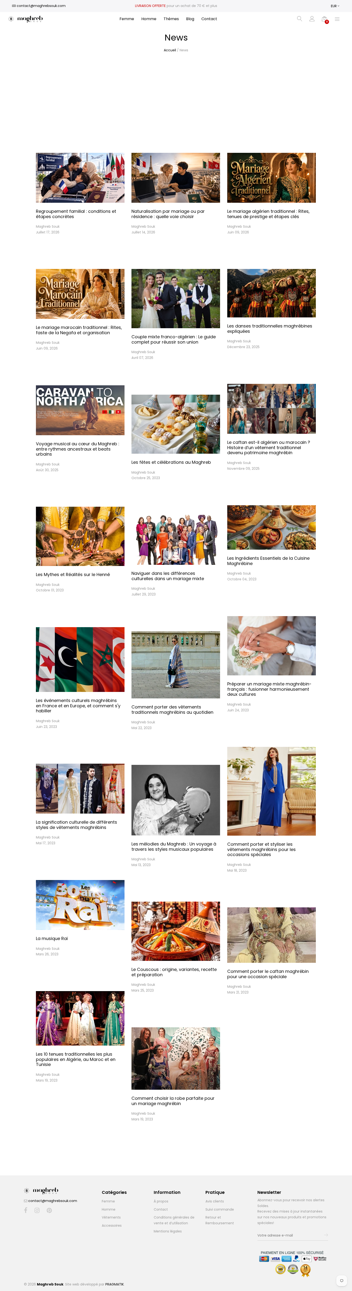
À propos (161, 1201)
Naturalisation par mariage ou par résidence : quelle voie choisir (168, 214)
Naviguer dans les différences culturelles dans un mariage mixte (167, 576)
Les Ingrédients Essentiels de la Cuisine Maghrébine (268, 560)
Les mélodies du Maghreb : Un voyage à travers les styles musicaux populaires (173, 846)
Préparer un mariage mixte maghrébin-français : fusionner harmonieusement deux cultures (269, 689)
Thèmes (171, 19)
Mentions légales (168, 1231)
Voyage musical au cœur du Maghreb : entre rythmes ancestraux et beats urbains (77, 449)
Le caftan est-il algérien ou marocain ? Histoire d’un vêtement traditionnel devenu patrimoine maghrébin (268, 447)
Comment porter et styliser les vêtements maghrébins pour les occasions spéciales (261, 849)
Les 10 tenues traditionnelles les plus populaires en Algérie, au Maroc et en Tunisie (75, 1059)
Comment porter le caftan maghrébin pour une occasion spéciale (268, 974)
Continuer (45, 249)
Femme (126, 19)
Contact (209, 19)
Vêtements (111, 1217)
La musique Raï (52, 938)
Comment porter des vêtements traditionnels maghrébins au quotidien (172, 709)
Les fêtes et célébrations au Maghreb (171, 462)
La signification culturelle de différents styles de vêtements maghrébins (76, 824)
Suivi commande (219, 1209)
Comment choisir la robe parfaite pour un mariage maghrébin (173, 1101)
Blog (190, 19)
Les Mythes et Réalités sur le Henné (73, 574)
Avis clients (214, 1201)
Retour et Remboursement (219, 1220)
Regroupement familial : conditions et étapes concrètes (76, 214)
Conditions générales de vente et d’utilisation (174, 1220)
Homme (148, 19)
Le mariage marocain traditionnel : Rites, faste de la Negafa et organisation (79, 330)
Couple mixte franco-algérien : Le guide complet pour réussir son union (173, 339)
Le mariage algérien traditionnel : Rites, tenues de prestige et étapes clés (268, 214)
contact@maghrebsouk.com (52, 1200)
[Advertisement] (176, 100)
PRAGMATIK (114, 1284)
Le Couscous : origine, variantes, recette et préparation (174, 972)
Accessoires (112, 1225)
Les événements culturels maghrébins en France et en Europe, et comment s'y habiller (78, 705)
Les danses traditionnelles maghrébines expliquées (269, 328)
